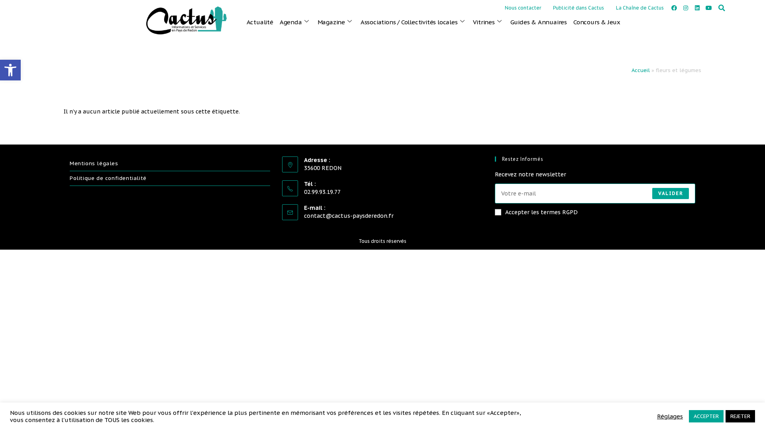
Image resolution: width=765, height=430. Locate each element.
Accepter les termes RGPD (541, 212)
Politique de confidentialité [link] (108, 178)
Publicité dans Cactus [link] (578, 8)
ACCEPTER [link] (706, 416)
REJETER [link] (740, 416)
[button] (722, 8)
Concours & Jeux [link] (596, 22)
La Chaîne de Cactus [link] (640, 8)
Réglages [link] (670, 416)
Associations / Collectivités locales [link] (409, 22)
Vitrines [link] (483, 22)
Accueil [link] (641, 70)
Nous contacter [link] (523, 8)
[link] (10, 70)
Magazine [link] (331, 22)
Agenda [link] (291, 22)
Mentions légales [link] (94, 163)
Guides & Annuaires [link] (538, 22)
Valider (670, 193)
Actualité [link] (260, 22)
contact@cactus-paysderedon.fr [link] (349, 215)
